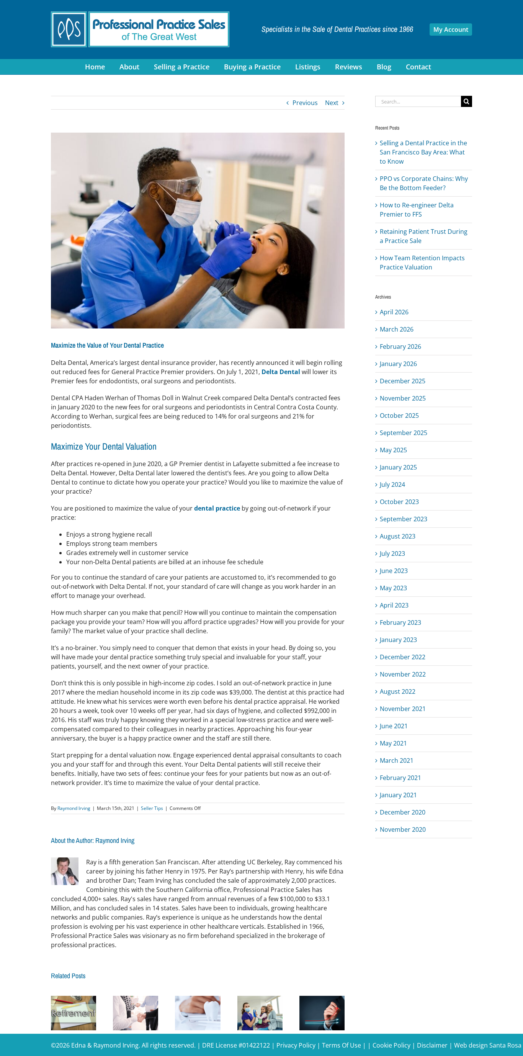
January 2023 (398, 640)
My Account (450, 29)
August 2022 (397, 691)
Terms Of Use (341, 1045)
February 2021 (400, 778)
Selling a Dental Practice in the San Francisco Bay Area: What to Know (423, 152)
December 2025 (402, 381)
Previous (305, 103)
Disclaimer (432, 1045)
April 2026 (394, 312)
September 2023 (403, 519)
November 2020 (403, 829)
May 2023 (393, 588)
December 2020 (402, 812)
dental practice (217, 508)
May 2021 (393, 743)
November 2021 (403, 709)
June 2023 (394, 571)
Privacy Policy (295, 1045)
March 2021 (396, 760)
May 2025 (393, 450)
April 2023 (394, 605)
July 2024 (392, 484)
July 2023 (392, 553)
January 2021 (398, 795)
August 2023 (397, 536)
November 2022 (403, 674)
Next (331, 103)
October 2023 (399, 502)
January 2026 (398, 364)
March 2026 (396, 329)
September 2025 (403, 433)
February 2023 (400, 622)
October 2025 (399, 415)
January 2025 (398, 467)
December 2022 (402, 657)
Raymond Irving (73, 808)
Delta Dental (281, 372)
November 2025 (403, 398)
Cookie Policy (391, 1045)
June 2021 (394, 726)
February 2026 (400, 346)
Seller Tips (152, 808)
